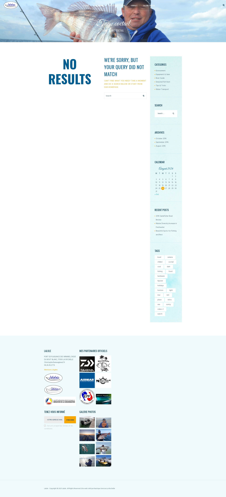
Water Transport (162, 89)
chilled (159, 262)
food (170, 271)
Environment (160, 70)
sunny (168, 304)
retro (170, 299)
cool (159, 266)
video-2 (160, 309)
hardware (161, 276)
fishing (159, 271)
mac (158, 295)
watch (159, 314)
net (168, 295)
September (162, 142)
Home (105, 30)
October (161, 138)
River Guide (160, 78)
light (171, 290)
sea (158, 304)
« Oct (157, 194)
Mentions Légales (51, 369)
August (160, 146)
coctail (171, 262)
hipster (160, 280)
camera (170, 257)
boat (159, 257)
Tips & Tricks (161, 85)
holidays (160, 285)
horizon (160, 290)
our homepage (111, 87)
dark (168, 266)
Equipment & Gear (163, 74)
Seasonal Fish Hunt (163, 82)
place (159, 299)
